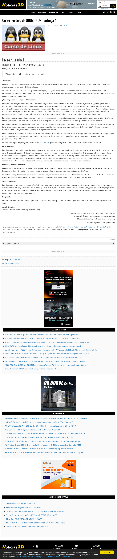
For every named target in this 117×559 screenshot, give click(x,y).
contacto (96, 546)
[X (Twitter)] (107, 12)
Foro (79, 12)
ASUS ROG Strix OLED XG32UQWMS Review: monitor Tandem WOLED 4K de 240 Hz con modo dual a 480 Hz (45, 365)
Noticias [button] (41, 12)
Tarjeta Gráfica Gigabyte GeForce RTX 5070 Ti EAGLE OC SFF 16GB (31, 515)
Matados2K (64, 25)
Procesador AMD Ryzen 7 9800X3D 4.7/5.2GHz (23, 507)
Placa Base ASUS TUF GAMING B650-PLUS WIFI (24, 519)
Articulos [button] (53, 12)
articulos (59, 546)
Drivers (71, 12)
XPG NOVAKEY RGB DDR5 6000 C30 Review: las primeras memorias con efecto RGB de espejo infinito (42, 441)
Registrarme (104, 9)
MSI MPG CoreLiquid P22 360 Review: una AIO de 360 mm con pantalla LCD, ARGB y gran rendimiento (42, 338)
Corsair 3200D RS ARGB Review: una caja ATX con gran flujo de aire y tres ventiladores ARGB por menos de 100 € (47, 353)
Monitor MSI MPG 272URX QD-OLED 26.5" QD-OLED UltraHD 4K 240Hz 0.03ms (35, 523)
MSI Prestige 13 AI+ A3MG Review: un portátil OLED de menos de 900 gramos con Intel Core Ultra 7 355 (43, 357)
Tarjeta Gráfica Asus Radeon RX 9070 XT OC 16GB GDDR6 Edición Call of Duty (35, 511)
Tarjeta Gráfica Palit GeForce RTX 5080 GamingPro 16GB (27, 526)
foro (76, 546)
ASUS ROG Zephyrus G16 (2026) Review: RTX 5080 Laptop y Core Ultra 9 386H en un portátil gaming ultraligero (46, 418)
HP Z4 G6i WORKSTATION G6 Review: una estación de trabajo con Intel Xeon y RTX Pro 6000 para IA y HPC (45, 361)
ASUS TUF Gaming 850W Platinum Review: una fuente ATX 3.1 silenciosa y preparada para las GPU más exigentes (47, 342)
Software (17, 259)
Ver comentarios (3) (12, 263)
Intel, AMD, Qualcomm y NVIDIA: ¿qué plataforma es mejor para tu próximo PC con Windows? (39, 422)
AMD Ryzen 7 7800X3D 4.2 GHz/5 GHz (20, 504)
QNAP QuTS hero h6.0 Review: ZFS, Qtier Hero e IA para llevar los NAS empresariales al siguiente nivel (43, 346)
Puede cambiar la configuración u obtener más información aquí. (47, 556)
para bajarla (44, 142)
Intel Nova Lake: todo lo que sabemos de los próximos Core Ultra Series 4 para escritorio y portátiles (41, 334)
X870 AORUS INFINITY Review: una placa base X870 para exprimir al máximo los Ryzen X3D (39, 437)
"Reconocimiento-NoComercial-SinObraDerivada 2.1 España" (83, 227)
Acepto (107, 552)
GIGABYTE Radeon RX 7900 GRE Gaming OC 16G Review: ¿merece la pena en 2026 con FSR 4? (40, 426)
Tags (63, 12)
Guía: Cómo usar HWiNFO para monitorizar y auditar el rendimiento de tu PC (33, 369)
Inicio (34, 12)
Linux (11, 259)
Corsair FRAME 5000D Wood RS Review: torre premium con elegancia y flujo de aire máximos (39, 449)
